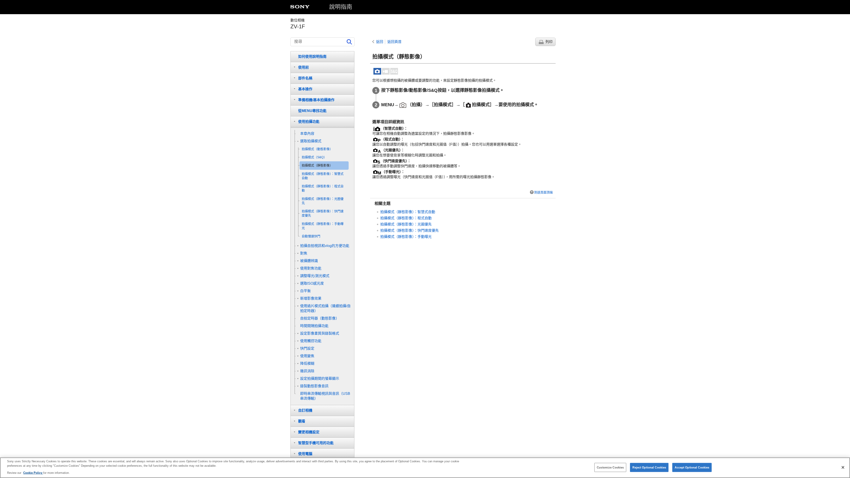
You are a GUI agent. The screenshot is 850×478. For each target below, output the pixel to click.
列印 (548, 42)
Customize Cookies (610, 467)
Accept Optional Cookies (692, 467)
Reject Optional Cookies (649, 467)
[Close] (843, 467)
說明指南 (340, 7)
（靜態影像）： (407, 212)
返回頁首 (394, 42)
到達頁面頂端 (543, 192)
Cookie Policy (33, 472)
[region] (425, 467)
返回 (379, 42)
